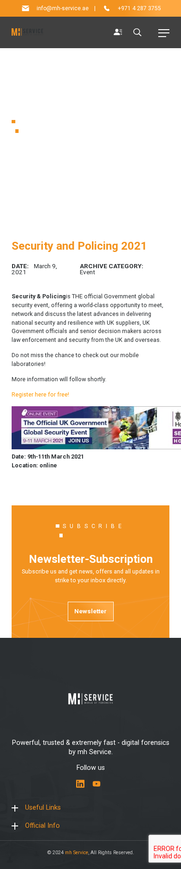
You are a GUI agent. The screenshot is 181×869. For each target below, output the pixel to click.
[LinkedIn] (80, 784)
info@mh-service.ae (63, 8)
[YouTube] (96, 784)
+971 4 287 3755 (139, 8)
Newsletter (90, 611)
